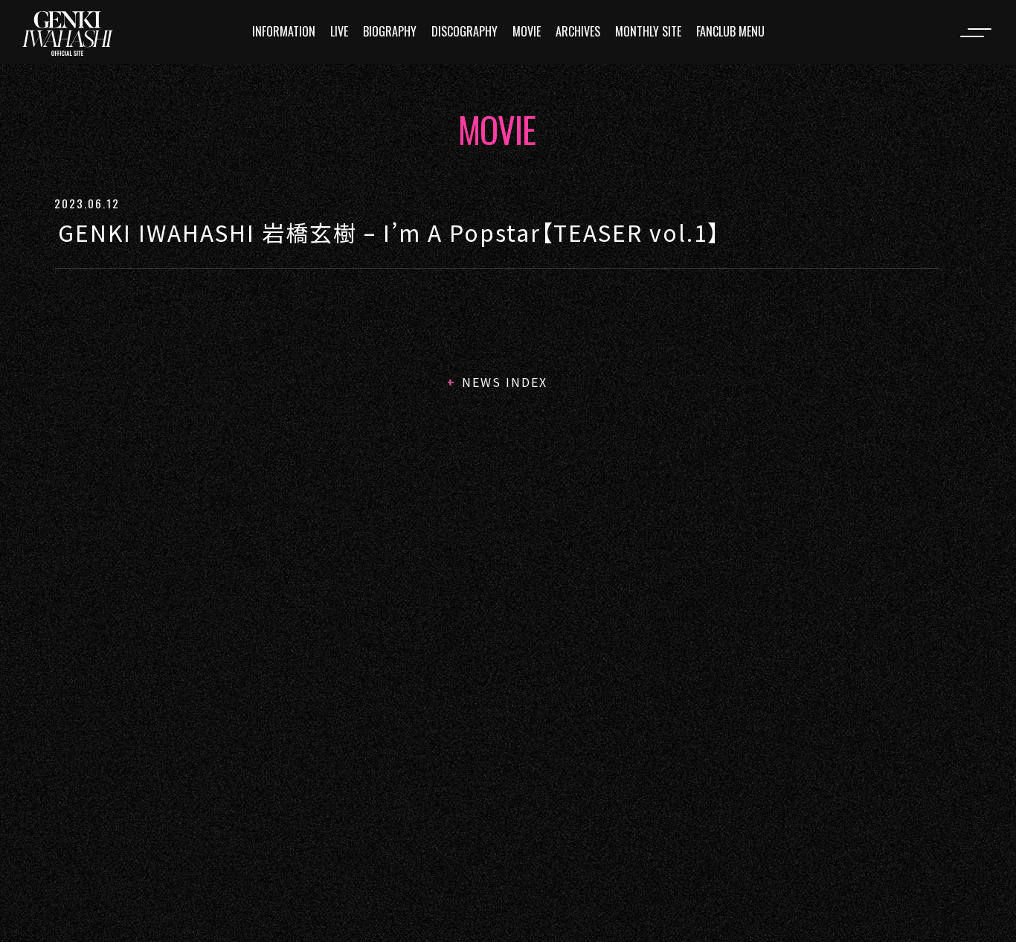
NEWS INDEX (504, 382)
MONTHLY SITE (648, 31)
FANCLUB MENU (730, 31)
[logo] (67, 33)
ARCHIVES (578, 31)
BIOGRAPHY (390, 31)
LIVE (339, 31)
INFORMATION (283, 31)
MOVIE (526, 31)
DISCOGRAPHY (464, 31)
